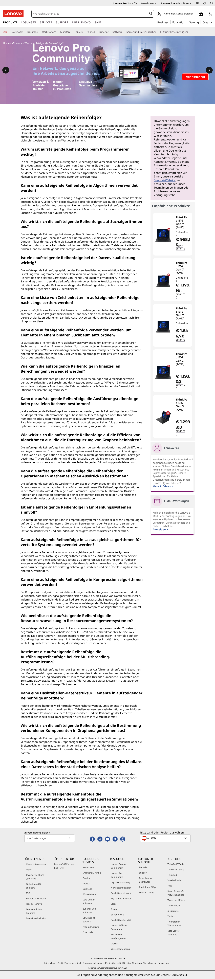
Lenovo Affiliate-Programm (119, 927)
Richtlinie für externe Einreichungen (139, 963)
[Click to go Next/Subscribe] (70, 838)
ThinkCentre (173, 905)
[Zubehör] (110, 32)
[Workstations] (58, 32)
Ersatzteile (88, 932)
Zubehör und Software (89, 910)
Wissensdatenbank (120, 948)
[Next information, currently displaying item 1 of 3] (209, 70)
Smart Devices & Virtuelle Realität (175, 893)
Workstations (89, 894)
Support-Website (164, 180)
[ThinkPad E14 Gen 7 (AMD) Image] (163, 235)
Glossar (114, 943)
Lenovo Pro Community (117, 875)
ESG (28, 893)
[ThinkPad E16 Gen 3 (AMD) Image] (163, 372)
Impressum (164, 963)
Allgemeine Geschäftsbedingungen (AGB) (107, 967)
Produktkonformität (121, 919)
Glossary (17, 43)
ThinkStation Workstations (174, 923)
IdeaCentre (173, 910)
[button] (197, 3)
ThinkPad (172, 874)
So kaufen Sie (117, 914)
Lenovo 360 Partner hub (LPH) (64, 866)
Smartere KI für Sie (92, 872)
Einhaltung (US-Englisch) (33, 885)
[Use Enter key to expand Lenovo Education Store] (191, 3)
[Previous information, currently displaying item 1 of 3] (5, 70)
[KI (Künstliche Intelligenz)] (190, 32)
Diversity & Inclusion (36, 918)
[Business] (170, 22)
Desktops (87, 888)
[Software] (124, 32)
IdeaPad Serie (174, 880)
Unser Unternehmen (36, 864)
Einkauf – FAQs (146, 892)
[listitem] (172, 234)
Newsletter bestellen (121, 887)
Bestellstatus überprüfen (145, 880)
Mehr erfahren (180, 248)
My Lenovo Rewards (121, 898)
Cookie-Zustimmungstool (69, 963)
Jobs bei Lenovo (34, 903)
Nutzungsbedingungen (93, 963)
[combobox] (90, 13)
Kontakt (143, 867)
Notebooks (88, 867)
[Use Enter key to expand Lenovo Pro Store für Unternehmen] (156, 3)
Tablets (86, 883)
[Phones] (96, 32)
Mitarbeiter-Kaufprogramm (118, 936)
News (29, 869)
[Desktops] (39, 32)
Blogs (113, 903)
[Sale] (9, 32)
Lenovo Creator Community (118, 866)
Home (6, 43)
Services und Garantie (89, 919)
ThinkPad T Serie (175, 864)
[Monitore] (72, 32)
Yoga (169, 885)
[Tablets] (84, 32)
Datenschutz (49, 963)
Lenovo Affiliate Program (34, 911)
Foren (114, 909)
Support (143, 872)
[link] (211, 4)
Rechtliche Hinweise (36, 898)
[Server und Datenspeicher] (157, 32)
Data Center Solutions (89, 901)
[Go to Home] (13, 13)
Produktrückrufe (91, 926)
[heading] (183, 222)
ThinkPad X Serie (175, 869)
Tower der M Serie (176, 900)
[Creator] (213, 22)
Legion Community (120, 882)
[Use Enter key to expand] (196, 13)
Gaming (87, 878)
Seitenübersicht (113, 963)
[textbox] (165, 838)
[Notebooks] (25, 32)
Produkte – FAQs (147, 887)
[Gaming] (200, 22)
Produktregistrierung (121, 893)
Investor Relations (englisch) (35, 876)
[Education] (186, 22)
